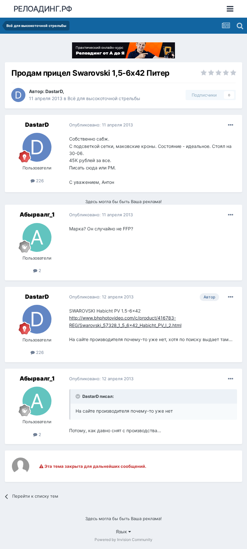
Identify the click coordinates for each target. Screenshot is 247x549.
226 (39, 180)
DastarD (54, 91)
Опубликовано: (101, 124)
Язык (122, 531)
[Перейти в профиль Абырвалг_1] (37, 237)
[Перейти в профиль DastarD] (18, 95)
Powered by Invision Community (123, 539)
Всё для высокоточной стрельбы (104, 98)
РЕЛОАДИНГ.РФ (43, 8)
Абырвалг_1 (37, 214)
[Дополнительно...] (230, 125)
